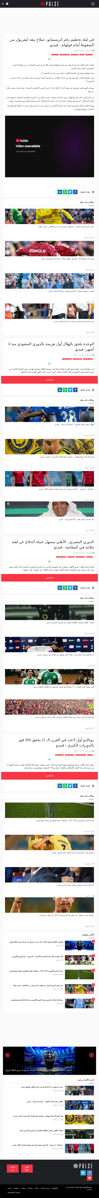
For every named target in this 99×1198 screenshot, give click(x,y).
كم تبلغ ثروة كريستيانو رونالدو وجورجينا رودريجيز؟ (75, 885)
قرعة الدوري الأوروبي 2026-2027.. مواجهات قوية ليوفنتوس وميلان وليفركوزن (65, 820)
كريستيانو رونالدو (80, 755)
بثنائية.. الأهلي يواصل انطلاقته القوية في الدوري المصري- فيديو (70, 622)
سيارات (23, 1188)
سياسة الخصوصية (14, 1192)
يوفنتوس (90, 755)
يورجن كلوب (74, 54)
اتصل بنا (13, 1168)
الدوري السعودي (88, 359)
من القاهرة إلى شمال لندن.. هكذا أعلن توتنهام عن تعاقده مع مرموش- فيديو (65, 655)
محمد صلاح (89, 54)
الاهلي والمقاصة (61, 557)
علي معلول (89, 557)
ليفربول (82, 54)
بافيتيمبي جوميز (67, 359)
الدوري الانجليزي (65, 54)
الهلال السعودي (77, 359)
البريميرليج (55, 54)
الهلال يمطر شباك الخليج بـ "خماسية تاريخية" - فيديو (74, 424)
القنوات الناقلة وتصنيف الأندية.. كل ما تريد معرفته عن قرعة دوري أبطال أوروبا (36, 942)
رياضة (37, 1188)
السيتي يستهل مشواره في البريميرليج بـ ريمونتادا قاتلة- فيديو (71, 291)
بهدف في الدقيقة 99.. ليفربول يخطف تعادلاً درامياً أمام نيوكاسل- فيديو (68, 259)
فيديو (9, 1188)
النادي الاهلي (71, 557)
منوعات (30, 1188)
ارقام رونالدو (59, 755)
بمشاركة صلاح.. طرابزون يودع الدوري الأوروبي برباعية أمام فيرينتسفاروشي (37, 1000)
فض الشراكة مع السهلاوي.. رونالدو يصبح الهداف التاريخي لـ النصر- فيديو (67, 457)
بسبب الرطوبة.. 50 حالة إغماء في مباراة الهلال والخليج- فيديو (42, 1087)
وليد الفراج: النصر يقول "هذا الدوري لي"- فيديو (76, 519)
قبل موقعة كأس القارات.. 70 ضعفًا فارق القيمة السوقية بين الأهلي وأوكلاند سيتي (63, 687)
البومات (16, 1188)
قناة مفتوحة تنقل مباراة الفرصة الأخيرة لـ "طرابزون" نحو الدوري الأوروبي (37, 956)
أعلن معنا (27, 1168)
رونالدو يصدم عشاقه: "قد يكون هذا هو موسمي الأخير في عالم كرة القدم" (66, 915)
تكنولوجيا (55, 1188)
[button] (75, 192)
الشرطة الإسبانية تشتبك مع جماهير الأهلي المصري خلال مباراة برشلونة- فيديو (65, 717)
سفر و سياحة (45, 1188)
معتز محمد (88, 50)
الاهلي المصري (80, 557)
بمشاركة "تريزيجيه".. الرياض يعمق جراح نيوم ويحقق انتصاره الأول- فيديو (66, 489)
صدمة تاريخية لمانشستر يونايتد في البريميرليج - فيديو (74, 321)
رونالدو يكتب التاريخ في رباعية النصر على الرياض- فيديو (73, 853)
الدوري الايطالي (69, 755)
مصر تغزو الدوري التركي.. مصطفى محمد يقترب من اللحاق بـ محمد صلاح (66, 227)
